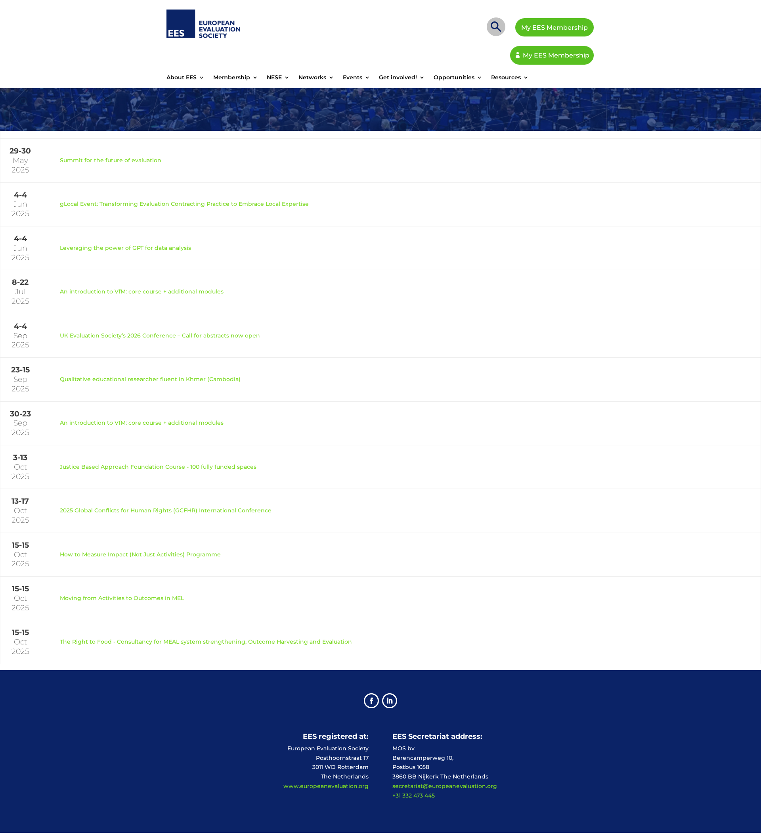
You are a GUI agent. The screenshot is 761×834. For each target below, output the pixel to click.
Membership (231, 78)
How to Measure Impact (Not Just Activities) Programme (140, 554)
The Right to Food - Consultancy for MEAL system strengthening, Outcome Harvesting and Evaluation (206, 641)
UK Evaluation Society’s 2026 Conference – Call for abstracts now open (160, 335)
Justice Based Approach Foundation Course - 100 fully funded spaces (158, 466)
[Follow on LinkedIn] (389, 700)
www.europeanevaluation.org (326, 786)
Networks (312, 78)
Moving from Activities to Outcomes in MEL (122, 598)
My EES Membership (554, 27)
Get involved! (398, 78)
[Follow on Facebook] (371, 700)
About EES (181, 78)
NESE (274, 78)
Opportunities (454, 78)
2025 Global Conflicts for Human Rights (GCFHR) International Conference (166, 510)
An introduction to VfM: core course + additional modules (142, 291)
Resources (506, 78)
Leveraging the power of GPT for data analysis (125, 247)
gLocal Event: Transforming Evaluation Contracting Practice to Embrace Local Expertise (184, 203)
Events (352, 78)
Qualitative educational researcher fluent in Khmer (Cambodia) (150, 379)
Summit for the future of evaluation (110, 160)
